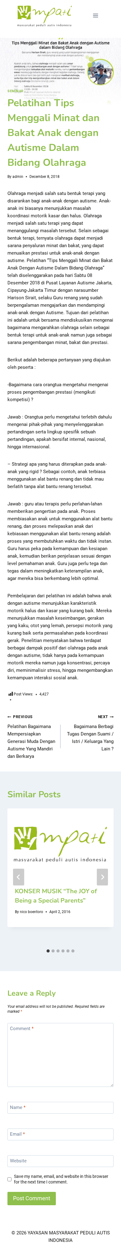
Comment (22, 1028)
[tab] (48, 951)
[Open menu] (95, 15)
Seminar (15, 91)
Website (18, 1161)
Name (17, 1107)
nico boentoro (31, 912)
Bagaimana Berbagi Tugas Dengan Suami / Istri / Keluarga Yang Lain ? (90, 733)
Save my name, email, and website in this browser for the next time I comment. (61, 1179)
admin (17, 176)
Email (17, 1134)
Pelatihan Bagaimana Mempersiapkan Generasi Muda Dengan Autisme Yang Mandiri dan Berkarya (31, 737)
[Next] (102, 877)
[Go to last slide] (18, 877)
